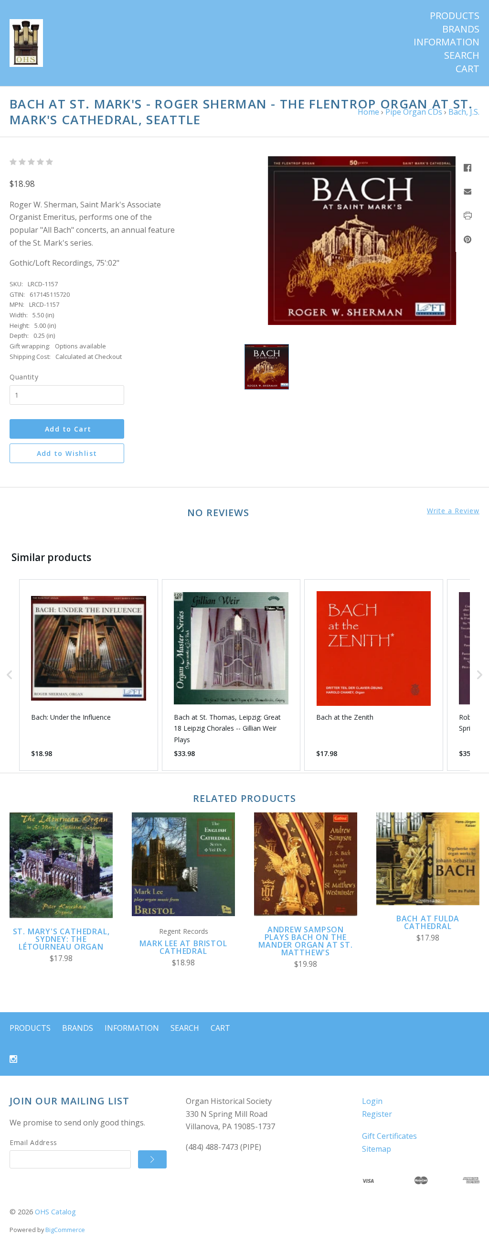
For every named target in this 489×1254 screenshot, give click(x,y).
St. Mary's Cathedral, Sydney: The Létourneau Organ (61, 939)
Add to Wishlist (67, 453)
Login (372, 1101)
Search (461, 55)
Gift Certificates (389, 1136)
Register (377, 1114)
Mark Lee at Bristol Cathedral (183, 947)
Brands (460, 29)
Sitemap (376, 1149)
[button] (9, 675)
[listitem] (88, 675)
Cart (467, 69)
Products (454, 16)
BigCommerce (65, 1229)
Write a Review (453, 511)
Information (446, 42)
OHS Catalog (55, 1211)
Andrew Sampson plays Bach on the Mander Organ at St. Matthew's (305, 941)
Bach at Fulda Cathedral (427, 922)
